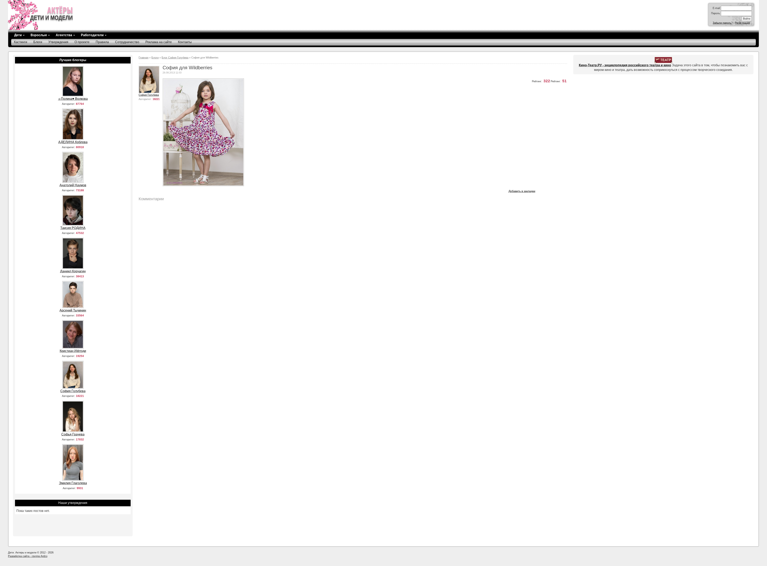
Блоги (37, 42)
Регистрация (742, 22)
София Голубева (149, 94)
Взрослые (39, 35)
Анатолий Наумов (73, 185)
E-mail (716, 8)
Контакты (185, 42)
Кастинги (20, 42)
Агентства (64, 35)
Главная (143, 57)
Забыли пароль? (723, 22)
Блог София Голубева (175, 57)
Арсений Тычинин (73, 310)
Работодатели (92, 35)
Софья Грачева (72, 434)
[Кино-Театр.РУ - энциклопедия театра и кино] (663, 59)
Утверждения (58, 42)
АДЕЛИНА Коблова (72, 142)
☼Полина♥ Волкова (73, 98)
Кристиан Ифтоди (73, 351)
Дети (18, 35)
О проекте (82, 42)
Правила (102, 42)
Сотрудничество (127, 42)
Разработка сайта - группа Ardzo (27, 556)
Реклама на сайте (158, 42)
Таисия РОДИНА (72, 228)
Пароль (715, 13)
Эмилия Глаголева (73, 483)
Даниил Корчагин (73, 271)
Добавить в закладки (522, 191)
